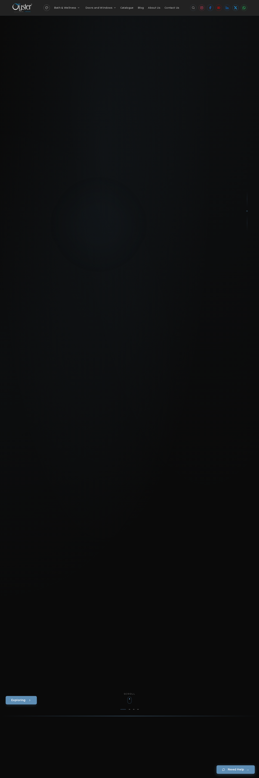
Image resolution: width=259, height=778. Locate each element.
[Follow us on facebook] (210, 8)
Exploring (18, 700)
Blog (141, 7)
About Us (154, 7)
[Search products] (193, 8)
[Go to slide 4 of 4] (138, 709)
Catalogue (127, 7)
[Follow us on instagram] (202, 8)
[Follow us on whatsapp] (244, 8)
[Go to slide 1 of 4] (123, 709)
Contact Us (172, 7)
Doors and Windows (99, 7)
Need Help (238, 769)
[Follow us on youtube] (218, 8)
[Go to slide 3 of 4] (133, 709)
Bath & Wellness (65, 7)
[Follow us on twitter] (235, 8)
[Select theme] (47, 8)
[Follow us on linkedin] (227, 8)
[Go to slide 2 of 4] (129, 709)
